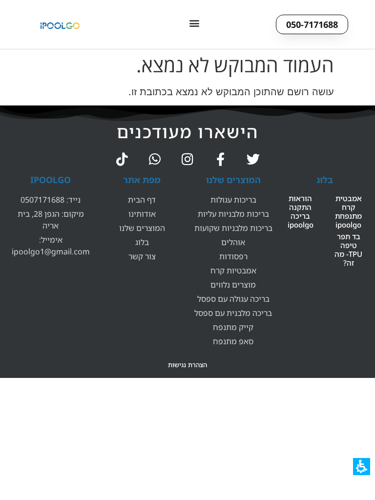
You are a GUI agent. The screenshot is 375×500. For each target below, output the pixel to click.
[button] (195, 23)
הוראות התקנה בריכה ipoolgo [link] (300, 211)
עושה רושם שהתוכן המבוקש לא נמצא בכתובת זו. (231, 92)
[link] (253, 159)
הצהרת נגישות (187, 364)
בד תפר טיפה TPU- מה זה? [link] (348, 249)
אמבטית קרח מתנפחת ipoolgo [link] (348, 211)
